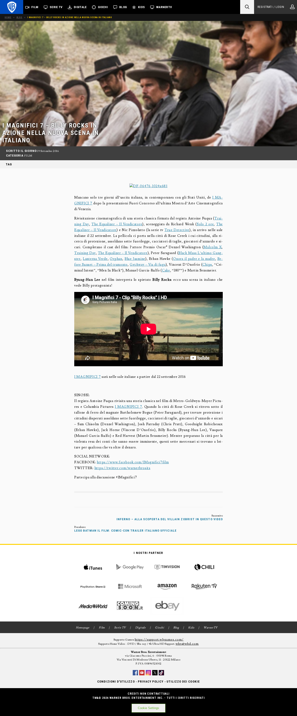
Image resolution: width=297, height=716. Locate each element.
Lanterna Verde (95, 259)
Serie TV (56, 7)
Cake (166, 270)
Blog (123, 7)
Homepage (83, 627)
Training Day (85, 253)
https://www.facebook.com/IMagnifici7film (133, 462)
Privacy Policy (151, 681)
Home (8, 17)
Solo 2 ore (205, 224)
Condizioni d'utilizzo (116, 681)
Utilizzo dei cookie (183, 681)
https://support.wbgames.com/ (159, 640)
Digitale (80, 7)
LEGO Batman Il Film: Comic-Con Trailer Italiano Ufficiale (125, 530)
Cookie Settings (148, 708)
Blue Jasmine (135, 259)
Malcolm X (212, 247)
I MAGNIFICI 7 (87, 377)
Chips (207, 264)
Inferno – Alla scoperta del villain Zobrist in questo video (169, 519)
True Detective (177, 230)
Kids (141, 7)
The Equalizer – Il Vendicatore (116, 224)
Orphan (116, 259)
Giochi (103, 7)
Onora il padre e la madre (194, 259)
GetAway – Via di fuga (148, 264)
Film (34, 7)
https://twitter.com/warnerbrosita (122, 468)
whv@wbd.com (187, 644)
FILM (28, 155)
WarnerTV (164, 7)
